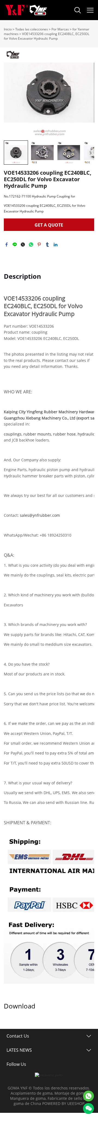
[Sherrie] (88, 1096)
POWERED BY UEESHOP (63, 1103)
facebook (6, 244)
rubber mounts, (37, 434)
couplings (13, 434)
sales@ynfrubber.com (40, 515)
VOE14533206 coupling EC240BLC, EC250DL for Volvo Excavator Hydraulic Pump (46, 36)
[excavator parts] (49, 1075)
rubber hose (64, 434)
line (14, 244)
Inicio (8, 29)
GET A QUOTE (49, 225)
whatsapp (31, 244)
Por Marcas (60, 29)
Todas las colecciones (31, 29)
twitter (23, 244)
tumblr (47, 244)
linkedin (55, 244)
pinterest (39, 244)
